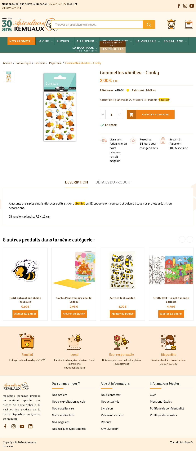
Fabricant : (138, 90)
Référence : (107, 90)
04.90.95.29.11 (11, 7)
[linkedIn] (30, 426)
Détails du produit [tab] (113, 182)
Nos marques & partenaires (69, 428)
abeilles (164, 99)
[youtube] (191, 6)
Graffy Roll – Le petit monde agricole (171, 299)
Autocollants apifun (122, 297)
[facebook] (178, 6)
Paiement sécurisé (112, 415)
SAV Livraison (109, 428)
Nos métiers (59, 394)
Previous (182, 239)
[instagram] (185, 6)
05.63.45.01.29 (57, 3)
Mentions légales (161, 401)
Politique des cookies (163, 415)
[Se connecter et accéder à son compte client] (171, 24)
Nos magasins (60, 422)
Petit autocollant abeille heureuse (25, 299)
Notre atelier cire (63, 408)
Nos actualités (110, 401)
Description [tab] (76, 182)
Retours (106, 422)
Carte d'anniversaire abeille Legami (73, 299)
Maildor (151, 90)
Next (190, 239)
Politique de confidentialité (167, 408)
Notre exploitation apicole (69, 401)
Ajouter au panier (149, 114)
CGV (153, 394)
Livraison (107, 408)
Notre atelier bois (63, 415)
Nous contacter (111, 394)
